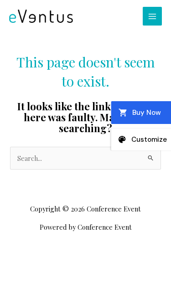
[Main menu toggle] (152, 16)
